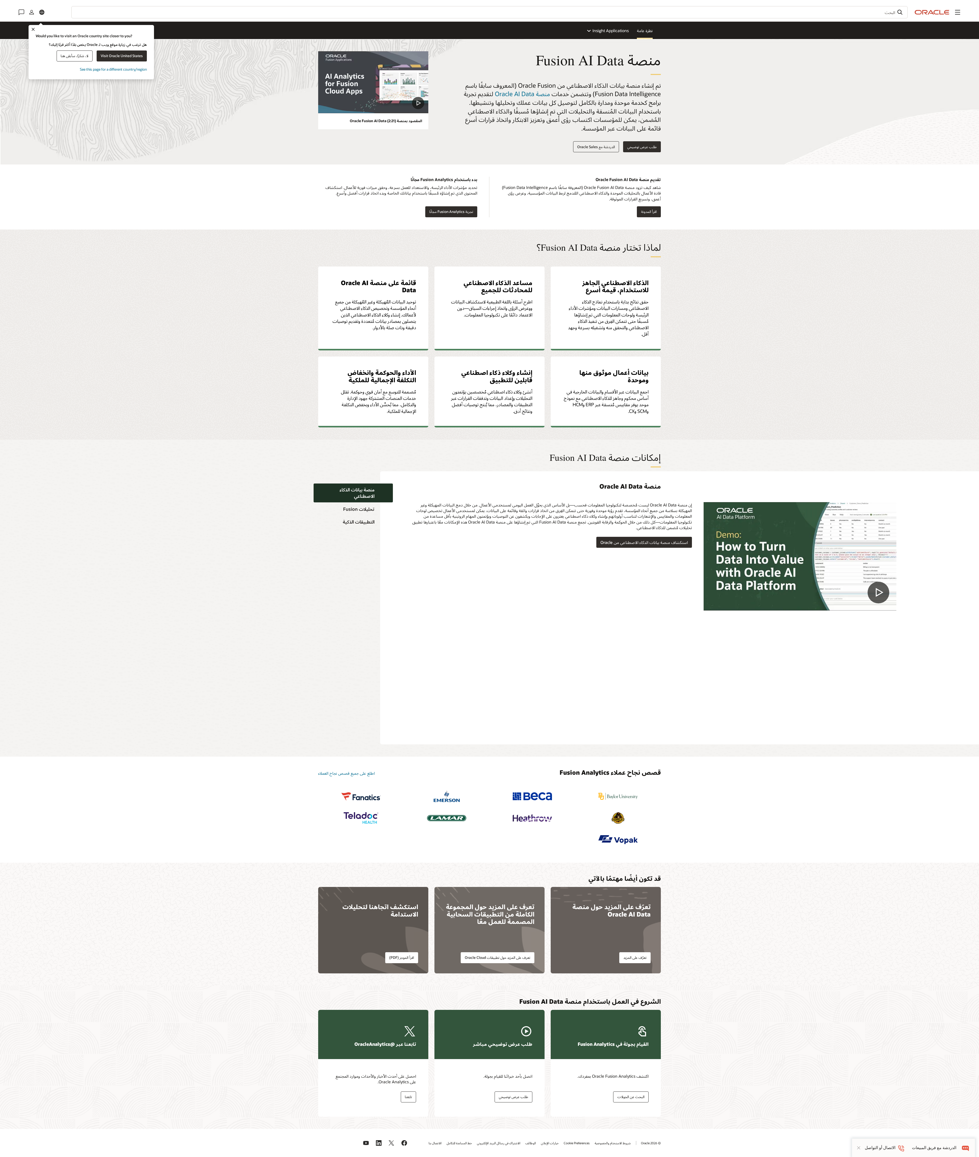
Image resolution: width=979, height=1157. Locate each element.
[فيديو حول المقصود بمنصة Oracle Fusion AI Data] (373, 82)
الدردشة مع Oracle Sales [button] (596, 146)
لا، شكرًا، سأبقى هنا (74, 55)
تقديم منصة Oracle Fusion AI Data (628, 179)
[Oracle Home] (932, 12)
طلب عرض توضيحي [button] (642, 146)
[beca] (532, 796)
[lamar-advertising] (447, 818)
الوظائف (530, 1143)
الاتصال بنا (435, 1143)
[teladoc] (361, 818)
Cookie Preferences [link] (577, 1143)
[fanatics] (361, 796)
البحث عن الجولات (631, 1096)
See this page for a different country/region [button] (113, 69)
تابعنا (408, 1096)
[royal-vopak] (618, 839)
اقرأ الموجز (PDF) (401, 957)
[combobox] (489, 12)
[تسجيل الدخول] (32, 12)
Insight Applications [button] (610, 30)
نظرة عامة (645, 30)
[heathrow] (532, 818)
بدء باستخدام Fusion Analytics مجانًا (444, 179)
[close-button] (858, 1147)
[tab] (353, 493)
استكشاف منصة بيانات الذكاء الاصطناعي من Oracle (644, 542)
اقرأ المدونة (651, 211)
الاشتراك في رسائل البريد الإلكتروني (498, 1143)
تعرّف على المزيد (635, 957)
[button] (958, 12)
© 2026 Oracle (651, 1143)
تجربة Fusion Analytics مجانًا (451, 211)
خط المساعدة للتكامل (459, 1143)
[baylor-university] (618, 796)
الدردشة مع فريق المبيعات (934, 1148)
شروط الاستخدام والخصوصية (613, 1143)
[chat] (965, 1147)
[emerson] (447, 796)
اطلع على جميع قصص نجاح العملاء (346, 773)
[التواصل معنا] (21, 12)
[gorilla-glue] (618, 818)
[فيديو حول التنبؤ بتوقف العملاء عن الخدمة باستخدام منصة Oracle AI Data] (799, 556)
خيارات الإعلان (550, 1143)
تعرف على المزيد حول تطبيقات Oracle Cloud (497, 957)
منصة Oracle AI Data (522, 94)
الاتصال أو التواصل (880, 1148)
